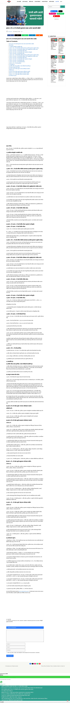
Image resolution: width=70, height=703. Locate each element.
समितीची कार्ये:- (11, 70)
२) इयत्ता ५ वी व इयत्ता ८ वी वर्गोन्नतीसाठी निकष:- (17, 61)
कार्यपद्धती (41, 620)
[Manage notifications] (67, 701)
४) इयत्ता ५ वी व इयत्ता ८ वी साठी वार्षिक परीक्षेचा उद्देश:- (18, 50)
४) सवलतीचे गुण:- (12, 64)
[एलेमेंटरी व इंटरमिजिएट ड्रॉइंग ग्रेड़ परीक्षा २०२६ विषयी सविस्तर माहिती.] (54, 40)
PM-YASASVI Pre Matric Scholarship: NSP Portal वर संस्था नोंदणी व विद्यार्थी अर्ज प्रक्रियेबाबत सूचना (21, 687)
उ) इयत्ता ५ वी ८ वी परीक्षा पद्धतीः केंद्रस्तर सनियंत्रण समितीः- (19, 74)
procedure (38, 620)
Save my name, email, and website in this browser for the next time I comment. (23, 652)
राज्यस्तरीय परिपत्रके (45, 1)
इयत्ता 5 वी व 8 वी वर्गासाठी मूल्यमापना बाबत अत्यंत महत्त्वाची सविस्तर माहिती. (21, 43)
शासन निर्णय (57, 1)
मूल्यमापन (7, 621)
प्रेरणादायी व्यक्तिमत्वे (37, 1)
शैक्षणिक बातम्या (31, 1)
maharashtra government (31, 620)
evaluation (25, 620)
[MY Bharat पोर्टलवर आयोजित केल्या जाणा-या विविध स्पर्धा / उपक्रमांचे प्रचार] (61, 71)
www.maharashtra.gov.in (24, 591)
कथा (61, 1)
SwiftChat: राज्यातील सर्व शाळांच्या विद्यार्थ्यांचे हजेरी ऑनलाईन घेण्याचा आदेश (15, 695)
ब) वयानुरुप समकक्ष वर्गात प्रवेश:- (14, 67)
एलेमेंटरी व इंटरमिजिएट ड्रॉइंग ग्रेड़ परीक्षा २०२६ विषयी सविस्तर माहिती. (54, 45)
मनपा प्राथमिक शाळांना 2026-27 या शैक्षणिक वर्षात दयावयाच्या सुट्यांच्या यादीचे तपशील (17, 689)
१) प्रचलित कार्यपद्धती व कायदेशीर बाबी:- (15, 46)
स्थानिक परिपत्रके (51, 1)
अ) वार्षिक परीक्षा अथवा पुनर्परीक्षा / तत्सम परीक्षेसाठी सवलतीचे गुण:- (20, 65)
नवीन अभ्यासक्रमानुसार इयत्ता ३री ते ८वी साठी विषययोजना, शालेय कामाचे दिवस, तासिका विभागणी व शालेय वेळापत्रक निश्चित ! (24, 698)
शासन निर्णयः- (11, 45)
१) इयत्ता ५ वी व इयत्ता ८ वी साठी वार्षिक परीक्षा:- (17, 53)
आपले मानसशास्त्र (25, 1)
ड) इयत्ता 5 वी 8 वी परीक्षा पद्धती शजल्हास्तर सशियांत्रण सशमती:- (19, 71)
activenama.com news (15, 620)
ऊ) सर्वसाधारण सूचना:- (13, 75)
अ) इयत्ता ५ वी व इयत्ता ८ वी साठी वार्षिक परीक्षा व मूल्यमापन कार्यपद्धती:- (20, 52)
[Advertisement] (25, 90)
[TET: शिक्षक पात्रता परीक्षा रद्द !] (61, 57)
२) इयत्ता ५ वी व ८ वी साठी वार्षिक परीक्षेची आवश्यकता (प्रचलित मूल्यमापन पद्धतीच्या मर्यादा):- (24, 47)
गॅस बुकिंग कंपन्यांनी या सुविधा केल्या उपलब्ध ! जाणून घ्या (11, 697)
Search (62, 6)
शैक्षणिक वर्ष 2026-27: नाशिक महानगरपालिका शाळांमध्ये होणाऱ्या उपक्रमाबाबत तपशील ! (17, 692)
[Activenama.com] (9, 1)
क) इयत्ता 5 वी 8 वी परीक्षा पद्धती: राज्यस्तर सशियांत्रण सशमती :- (19, 68)
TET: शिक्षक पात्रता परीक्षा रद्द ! (7, 691)
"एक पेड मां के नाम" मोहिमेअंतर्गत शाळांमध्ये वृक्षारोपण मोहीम (11, 700)
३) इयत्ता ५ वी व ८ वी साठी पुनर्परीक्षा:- (15, 63)
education (21, 620)
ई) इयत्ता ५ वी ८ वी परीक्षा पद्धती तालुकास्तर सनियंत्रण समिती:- (19, 72)
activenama (9, 620)
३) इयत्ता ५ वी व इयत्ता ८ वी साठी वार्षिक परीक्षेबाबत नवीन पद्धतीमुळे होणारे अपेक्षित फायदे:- (23, 49)
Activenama (10, 31)
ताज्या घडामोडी (19, 1)
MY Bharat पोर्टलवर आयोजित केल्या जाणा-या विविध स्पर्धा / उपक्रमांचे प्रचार (61, 76)
